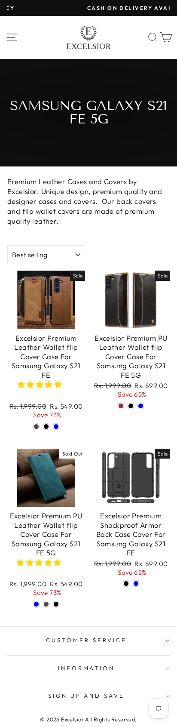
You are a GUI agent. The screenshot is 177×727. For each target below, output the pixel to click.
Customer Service (86, 640)
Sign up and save (86, 695)
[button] (41, 384)
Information (86, 668)
